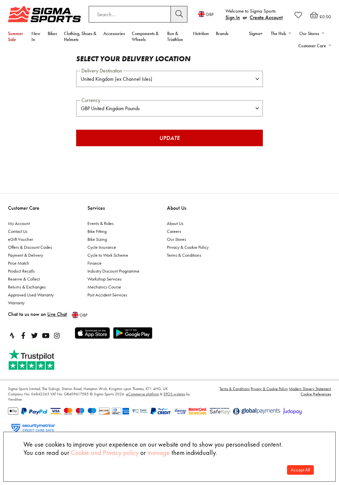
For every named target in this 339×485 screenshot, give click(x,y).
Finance (94, 263)
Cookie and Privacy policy (105, 453)
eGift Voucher (20, 239)
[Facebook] (23, 335)
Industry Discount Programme (113, 271)
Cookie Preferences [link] (316, 394)
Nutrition (201, 33)
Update (169, 138)
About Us (176, 207)
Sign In (232, 17)
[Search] (179, 14)
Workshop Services (104, 279)
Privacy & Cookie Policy (188, 247)
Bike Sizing (97, 239)
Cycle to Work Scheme (107, 255)
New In (35, 36)
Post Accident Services (107, 295)
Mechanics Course (104, 287)
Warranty (16, 303)
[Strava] (12, 335)
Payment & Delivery (25, 255)
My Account (19, 223)
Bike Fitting (97, 231)
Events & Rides (100, 223)
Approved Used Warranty (31, 295)
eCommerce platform (142, 394)
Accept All (300, 470)
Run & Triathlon (175, 36)
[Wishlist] (298, 15)
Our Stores (176, 239)
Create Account (266, 17)
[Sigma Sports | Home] (44, 14)
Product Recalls (21, 271)
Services (96, 207)
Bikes (52, 33)
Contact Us (17, 231)
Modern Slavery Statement (310, 388)
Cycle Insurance (101, 247)
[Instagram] (57, 335)
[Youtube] (46, 335)
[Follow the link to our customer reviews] (38, 360)
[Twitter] (34, 335)
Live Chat (57, 314)
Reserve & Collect (24, 279)
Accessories (114, 33)
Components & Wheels (145, 36)
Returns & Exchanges (27, 287)
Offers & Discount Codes (30, 247)
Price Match (18, 263)
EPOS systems (174, 394)
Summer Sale (15, 36)
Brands (222, 33)
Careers (174, 231)
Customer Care (23, 207)
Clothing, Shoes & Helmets (80, 36)
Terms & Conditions (184, 255)
